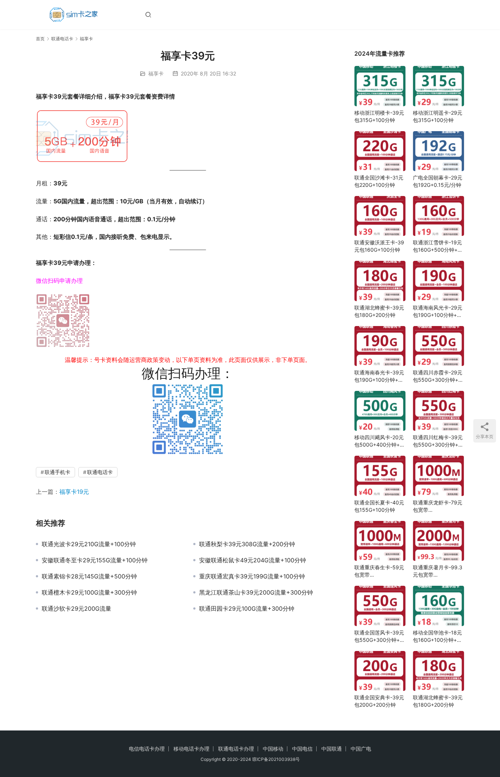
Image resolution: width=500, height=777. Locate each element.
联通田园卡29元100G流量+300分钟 (246, 608)
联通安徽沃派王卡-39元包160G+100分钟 (379, 246)
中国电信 (302, 748)
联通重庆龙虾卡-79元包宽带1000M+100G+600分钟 (438, 506)
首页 (40, 38)
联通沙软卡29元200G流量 (76, 608)
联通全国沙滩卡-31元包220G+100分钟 (378, 181)
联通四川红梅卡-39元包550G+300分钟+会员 (438, 441)
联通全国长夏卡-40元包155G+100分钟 (379, 506)
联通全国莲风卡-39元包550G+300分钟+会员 (379, 636)
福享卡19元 (74, 491)
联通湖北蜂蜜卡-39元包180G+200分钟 (379, 311)
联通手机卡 (57, 472)
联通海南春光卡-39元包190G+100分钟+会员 (379, 376)
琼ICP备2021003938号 (276, 759)
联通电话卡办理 (236, 748)
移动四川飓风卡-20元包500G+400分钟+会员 (379, 441)
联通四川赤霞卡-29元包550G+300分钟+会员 (438, 376)
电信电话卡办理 (147, 748)
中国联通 (331, 748)
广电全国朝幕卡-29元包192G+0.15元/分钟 (437, 181)
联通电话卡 (100, 472)
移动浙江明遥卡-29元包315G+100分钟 (437, 116)
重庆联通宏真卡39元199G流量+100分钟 (252, 576)
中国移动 (273, 748)
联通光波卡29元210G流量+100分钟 (89, 544)
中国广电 (361, 748)
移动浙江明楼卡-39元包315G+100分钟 (379, 116)
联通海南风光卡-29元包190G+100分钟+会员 (437, 311)
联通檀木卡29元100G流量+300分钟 (89, 592)
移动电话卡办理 (191, 748)
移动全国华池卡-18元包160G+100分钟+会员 (437, 636)
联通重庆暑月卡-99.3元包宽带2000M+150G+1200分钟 (437, 571)
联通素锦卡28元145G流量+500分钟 (89, 576)
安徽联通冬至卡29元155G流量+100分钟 (95, 560)
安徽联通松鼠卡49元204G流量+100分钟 (252, 560)
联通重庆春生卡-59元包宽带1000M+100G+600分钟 (380, 571)
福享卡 (156, 73)
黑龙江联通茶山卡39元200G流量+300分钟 (256, 592)
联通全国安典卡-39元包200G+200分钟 (379, 701)
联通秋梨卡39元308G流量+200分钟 (247, 544)
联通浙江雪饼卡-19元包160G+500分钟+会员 (438, 246)
